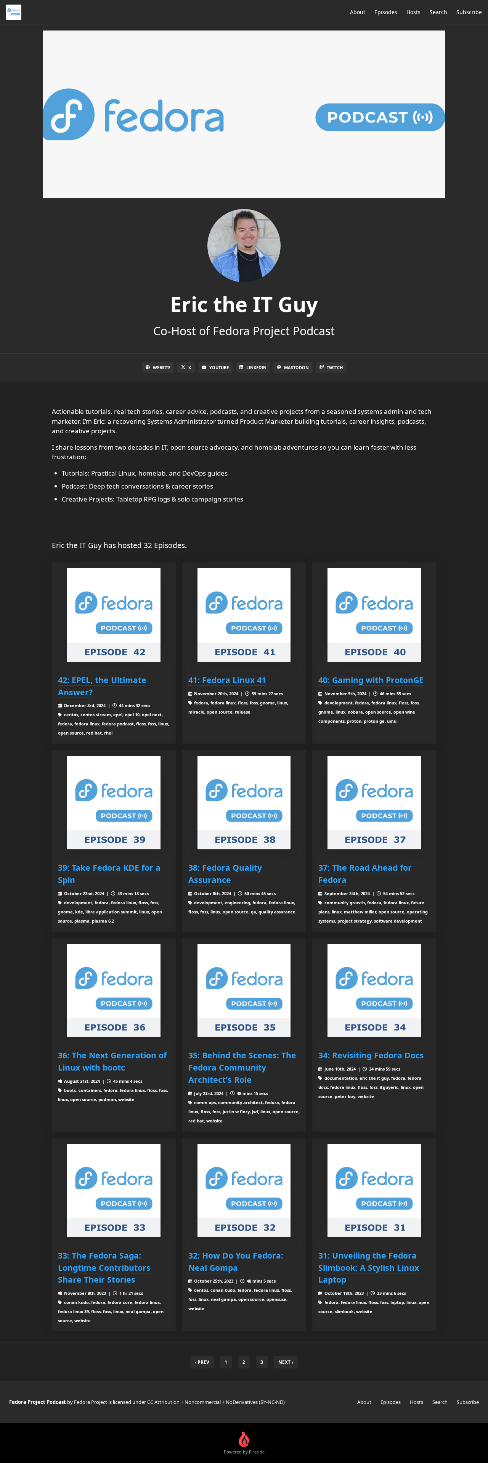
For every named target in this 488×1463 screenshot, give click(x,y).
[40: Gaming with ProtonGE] (374, 615)
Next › (285, 1362)
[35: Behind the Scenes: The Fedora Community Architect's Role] (244, 990)
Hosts (413, 12)
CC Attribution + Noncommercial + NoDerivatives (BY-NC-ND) (216, 1402)
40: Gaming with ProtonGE (371, 679)
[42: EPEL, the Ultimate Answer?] (114, 615)
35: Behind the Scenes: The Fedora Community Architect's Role (242, 1067)
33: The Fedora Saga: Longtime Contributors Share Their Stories (104, 1267)
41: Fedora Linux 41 (227, 679)
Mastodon (296, 367)
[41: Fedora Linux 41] (244, 615)
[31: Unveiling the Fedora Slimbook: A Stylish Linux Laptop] (374, 1190)
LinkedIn (256, 367)
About (357, 12)
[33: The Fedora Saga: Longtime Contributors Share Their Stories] (114, 1190)
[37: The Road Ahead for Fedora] (374, 802)
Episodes (385, 12)
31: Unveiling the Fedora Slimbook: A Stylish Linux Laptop (368, 1267)
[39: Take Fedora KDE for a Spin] (114, 802)
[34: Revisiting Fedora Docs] (374, 990)
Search (438, 12)
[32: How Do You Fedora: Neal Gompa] (244, 1190)
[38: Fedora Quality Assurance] (244, 802)
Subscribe (469, 12)
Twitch (335, 367)
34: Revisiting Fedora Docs (371, 1055)
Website (161, 367)
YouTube (219, 367)
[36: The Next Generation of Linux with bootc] (114, 990)
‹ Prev (202, 1362)
